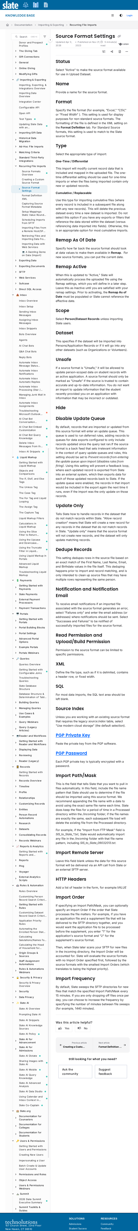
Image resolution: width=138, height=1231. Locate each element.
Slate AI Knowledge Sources (30, 1027)
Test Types (25, 119)
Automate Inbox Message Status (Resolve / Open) (29, 364)
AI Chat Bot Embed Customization (30, 428)
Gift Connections (29, 56)
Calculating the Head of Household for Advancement (31, 946)
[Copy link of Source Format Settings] (119, 36)
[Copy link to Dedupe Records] (97, 550)
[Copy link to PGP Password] (93, 753)
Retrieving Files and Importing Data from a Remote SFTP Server (34, 237)
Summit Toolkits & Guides (30, 1209)
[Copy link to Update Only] (89, 506)
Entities (23, 809)
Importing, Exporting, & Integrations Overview (32, 86)
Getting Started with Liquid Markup (31, 464)
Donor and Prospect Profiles (31, 44)
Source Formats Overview (31, 173)
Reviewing (25, 755)
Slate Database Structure (27, 687)
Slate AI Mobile (28, 1069)
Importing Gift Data (30, 132)
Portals (22, 613)
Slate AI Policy (27, 1033)
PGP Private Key (73, 735)
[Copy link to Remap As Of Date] (101, 240)
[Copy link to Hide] (71, 408)
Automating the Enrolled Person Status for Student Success (32, 930)
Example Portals (28, 647)
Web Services (27, 277)
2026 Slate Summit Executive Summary (30, 1201)
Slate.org (23, 1111)
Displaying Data (28, 749)
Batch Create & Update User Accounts (32, 1167)
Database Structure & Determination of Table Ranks (32, 695)
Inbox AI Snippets (29, 451)
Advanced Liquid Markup (29, 565)
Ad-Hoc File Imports (31, 146)
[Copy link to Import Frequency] (101, 979)
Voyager (24, 871)
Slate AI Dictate (28, 1055)
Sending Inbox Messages (27, 313)
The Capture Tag (29, 512)
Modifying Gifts (28, 74)
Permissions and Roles (32, 1174)
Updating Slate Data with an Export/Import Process (30, 126)
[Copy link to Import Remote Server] (109, 853)
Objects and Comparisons (27, 472)
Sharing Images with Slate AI (31, 1063)
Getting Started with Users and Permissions (32, 1148)
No (86, 1028)
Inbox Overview (28, 300)
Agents (23, 339)
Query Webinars (28, 721)
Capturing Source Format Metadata (32, 205)
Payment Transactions (32, 608)
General (23, 62)
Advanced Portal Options (29, 640)
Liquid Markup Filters (31, 518)
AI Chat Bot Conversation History (27, 420)
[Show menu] (112, 15)
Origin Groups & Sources (28, 954)
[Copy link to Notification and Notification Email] (73, 596)
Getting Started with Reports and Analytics (31, 853)
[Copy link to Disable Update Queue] (110, 419)
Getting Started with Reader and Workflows (32, 743)
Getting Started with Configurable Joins (31, 671)
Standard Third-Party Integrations (31, 159)
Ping (21, 865)
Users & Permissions (30, 1140)
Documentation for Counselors (30, 1118)
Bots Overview (27, 334)
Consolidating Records (32, 834)
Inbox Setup (26, 306)
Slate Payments (28, 594)
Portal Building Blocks (32, 627)
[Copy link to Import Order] (90, 897)
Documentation (23, 24)
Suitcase (24, 283)
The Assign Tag (28, 506)
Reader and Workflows (31, 735)
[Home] (7, 25)
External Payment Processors (29, 601)
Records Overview (30, 780)
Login (129, 15)
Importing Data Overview (27, 95)
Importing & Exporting (51, 24)
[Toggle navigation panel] (50, 40)
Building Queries (29, 702)
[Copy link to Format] (77, 102)
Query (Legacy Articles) (28, 729)
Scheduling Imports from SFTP (33, 221)
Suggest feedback (105, 1072)
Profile (23, 792)
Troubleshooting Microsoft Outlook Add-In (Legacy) (29, 412)
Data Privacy (26, 997)
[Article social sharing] (112, 52)
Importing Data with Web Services (33, 245)
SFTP (22, 271)
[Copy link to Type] (72, 146)
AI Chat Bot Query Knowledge (30, 436)
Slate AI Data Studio (30, 1091)
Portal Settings (27, 633)
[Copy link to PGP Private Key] (96, 735)
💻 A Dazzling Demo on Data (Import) (34, 253)
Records (23, 766)
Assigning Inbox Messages (28, 321)
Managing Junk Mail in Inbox (32, 396)
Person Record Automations (28, 816)
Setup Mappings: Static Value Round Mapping (33, 213)
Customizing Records (32, 803)
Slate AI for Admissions (26, 1049)
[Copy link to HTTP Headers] (92, 879)
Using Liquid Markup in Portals (33, 557)
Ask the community (70, 1072)
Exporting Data (27, 260)
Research (25, 823)
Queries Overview (29, 664)
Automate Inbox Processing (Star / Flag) (29, 388)
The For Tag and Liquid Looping (32, 500)
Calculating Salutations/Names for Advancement (32, 938)
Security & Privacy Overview (29, 984)
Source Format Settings (31, 189)
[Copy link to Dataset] (79, 333)
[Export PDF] (120, 52)
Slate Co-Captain (29, 1105)
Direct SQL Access (30, 289)
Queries (22, 658)
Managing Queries (30, 708)
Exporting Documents (32, 266)
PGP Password (71, 753)
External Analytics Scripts (29, 878)
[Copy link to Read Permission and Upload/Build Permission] (116, 642)
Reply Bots (25, 357)
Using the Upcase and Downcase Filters (29, 541)
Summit (22, 1193)
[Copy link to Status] (76, 62)
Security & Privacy (29, 977)
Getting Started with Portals (31, 621)
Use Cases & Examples (26, 715)
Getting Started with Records (31, 774)
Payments (24, 580)
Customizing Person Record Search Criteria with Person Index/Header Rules (32, 898)
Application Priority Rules (30, 922)
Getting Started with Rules (31, 906)
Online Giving (27, 68)
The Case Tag (27, 492)
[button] (25, 36)
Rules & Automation (29, 885)
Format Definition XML (32, 197)
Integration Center (30, 101)
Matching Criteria (29, 152)
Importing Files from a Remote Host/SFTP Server (34, 229)
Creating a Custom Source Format (33, 181)
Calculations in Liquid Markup (27, 525)
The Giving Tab (28, 50)
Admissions (75, 1224)
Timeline (24, 786)
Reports (23, 860)
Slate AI (22, 1002)
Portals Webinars (29, 652)
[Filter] (45, 37)
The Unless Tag (28, 487)
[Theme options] (121, 15)
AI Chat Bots (26, 345)
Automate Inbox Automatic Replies (29, 380)
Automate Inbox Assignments (28, 404)
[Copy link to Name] (74, 84)
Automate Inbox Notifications (28, 372)
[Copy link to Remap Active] (92, 267)
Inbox (21, 294)
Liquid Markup (26, 457)
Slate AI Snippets (29, 1020)
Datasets (24, 829)
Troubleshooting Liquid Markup (32, 573)
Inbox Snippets (28, 328)
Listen (125, 44)
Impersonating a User (32, 1160)
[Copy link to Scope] (75, 311)
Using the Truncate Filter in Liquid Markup (30, 549)
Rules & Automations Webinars (31, 970)
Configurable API (29, 107)
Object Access (28, 1180)
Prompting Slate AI (30, 1014)
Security (24, 991)
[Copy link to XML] (70, 664)
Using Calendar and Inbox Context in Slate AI (31, 1098)
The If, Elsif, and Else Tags (31, 480)
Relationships (27, 797)
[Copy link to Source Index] (89, 709)
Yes (67, 1028)
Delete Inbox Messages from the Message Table (30, 444)
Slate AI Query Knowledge (27, 1076)
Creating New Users (31, 1154)
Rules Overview (28, 891)
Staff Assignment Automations (29, 962)
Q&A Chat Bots (28, 351)
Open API (24, 113)
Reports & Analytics (29, 846)
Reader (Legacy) (29, 761)
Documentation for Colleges (30, 1126)
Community (107, 1224)
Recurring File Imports (83, 24)
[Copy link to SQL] (69, 686)
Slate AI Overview (29, 1008)
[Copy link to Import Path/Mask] (102, 776)
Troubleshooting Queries (28, 679)
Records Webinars (30, 840)
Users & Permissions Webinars (31, 1187)
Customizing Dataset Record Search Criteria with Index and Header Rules (32, 914)
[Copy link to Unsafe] (77, 360)
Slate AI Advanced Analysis (30, 1084)
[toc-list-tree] (104, 52)
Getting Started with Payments (31, 587)
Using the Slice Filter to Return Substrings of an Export (29, 533)
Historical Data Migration (27, 140)
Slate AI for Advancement (27, 1041)
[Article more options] (127, 52)
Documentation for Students (30, 1134)
